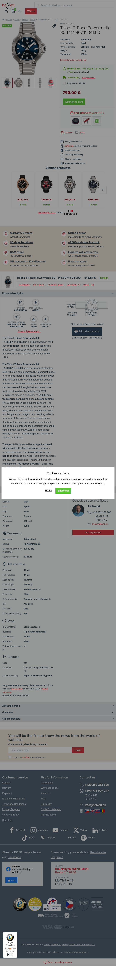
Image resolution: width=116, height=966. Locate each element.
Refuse (48, 490)
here (101, 483)
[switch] (10, 954)
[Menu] (15, 934)
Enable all (63, 490)
